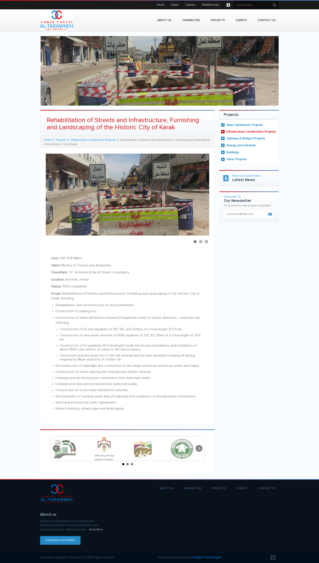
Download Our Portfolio (60, 540)
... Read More (94, 529)
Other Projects (237, 159)
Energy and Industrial (241, 145)
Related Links (210, 4)
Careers (190, 4)
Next (199, 448)
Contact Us (267, 20)
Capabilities (191, 20)
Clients (241, 20)
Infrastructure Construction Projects (251, 131)
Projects (61, 140)
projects (218, 20)
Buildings (233, 152)
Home (160, 4)
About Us (164, 20)
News (175, 4)
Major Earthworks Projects (245, 124)
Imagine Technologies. (207, 557)
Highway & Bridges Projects (246, 138)
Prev (56, 448)
